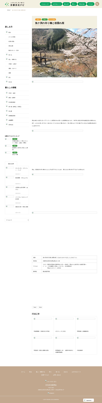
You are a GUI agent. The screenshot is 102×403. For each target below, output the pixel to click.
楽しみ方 (66, 4)
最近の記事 (11, 163)
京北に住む (82, 4)
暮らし (74, 4)
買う (50, 372)
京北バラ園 (15, 154)
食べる (58, 372)
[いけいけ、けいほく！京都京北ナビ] (14, 4)
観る (38, 19)
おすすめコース (57, 4)
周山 (45, 19)
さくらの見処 (52, 19)
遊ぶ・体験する (40, 372)
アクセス (90, 4)
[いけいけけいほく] (51, 381)
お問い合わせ (57, 375)
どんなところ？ (45, 4)
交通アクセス (45, 375)
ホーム (23, 372)
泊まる (66, 372)
